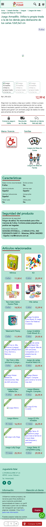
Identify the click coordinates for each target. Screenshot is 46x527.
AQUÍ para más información (13, 511)
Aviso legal (6, 493)
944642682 (9, 478)
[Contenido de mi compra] (43, 4)
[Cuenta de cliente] (39, 4)
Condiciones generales (34, 493)
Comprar (34, 524)
